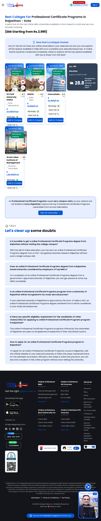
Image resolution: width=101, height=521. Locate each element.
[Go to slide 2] (16, 89)
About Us (87, 388)
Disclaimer (35, 498)
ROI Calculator (89, 399)
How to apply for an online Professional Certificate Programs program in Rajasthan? (47, 343)
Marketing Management (47, 394)
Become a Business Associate (88, 404)
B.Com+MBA (66, 397)
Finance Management (47, 391)
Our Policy (66, 498)
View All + (42, 401)
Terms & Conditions (51, 498)
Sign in (95, 5)
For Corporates (90, 410)
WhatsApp (11, 117)
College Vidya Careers (89, 418)
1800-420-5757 (13, 437)
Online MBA (42, 419)
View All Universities (49, 213)
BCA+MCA (65, 391)
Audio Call (11, 125)
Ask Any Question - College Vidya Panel (89, 426)
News (86, 395)
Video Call (32, 115)
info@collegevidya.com (15, 424)
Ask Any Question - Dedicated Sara (88, 437)
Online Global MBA (45, 422)
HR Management (44, 397)
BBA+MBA (64, 394)
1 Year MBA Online (45, 426)
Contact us (88, 414)
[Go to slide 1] (14, 89)
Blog (85, 392)
